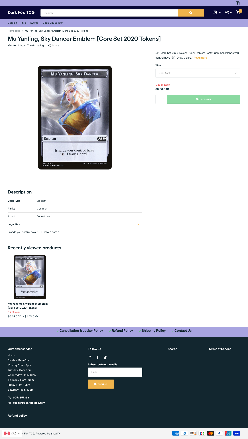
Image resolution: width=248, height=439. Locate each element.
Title (158, 65)
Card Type (14, 200)
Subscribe (100, 384)
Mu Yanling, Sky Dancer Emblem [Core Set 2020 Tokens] (28, 305)
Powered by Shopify (48, 433)
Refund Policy (122, 331)
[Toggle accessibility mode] (238, 3)
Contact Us (183, 331)
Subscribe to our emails (102, 364)
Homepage (14, 30)
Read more (200, 57)
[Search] (191, 13)
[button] (164, 96)
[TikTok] (105, 357)
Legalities (14, 224)
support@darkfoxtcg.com (29, 402)
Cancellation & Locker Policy (81, 331)
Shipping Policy (154, 331)
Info (23, 22)
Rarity (11, 208)
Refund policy (17, 415)
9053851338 (21, 397)
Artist (11, 216)
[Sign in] (228, 12)
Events (34, 22)
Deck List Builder (53, 22)
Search (172, 349)
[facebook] (97, 357)
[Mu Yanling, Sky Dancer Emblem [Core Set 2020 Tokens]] (30, 277)
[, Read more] (217, 12)
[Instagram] (89, 357)
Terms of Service (220, 349)
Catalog (12, 22)
